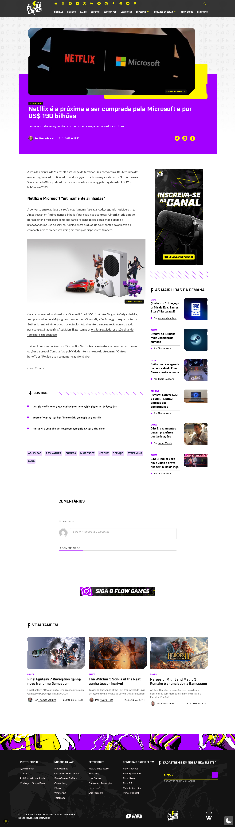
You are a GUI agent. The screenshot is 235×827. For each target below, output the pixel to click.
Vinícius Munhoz (167, 318)
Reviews (71, 12)
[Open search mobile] (205, 4)
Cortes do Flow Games (66, 773)
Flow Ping (202, 12)
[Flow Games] (34, 8)
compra (71, 453)
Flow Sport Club (132, 773)
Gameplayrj (60, 783)
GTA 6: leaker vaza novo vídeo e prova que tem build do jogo (165, 463)
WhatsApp (60, 792)
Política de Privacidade (32, 778)
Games (83, 12)
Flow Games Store (99, 768)
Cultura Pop (110, 12)
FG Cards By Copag (163, 12)
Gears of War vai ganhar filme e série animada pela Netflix (67, 417)
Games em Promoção (100, 783)
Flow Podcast (130, 768)
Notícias (58, 12)
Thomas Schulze (47, 699)
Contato (24, 773)
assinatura (53, 453)
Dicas (153, 300)
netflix (104, 453)
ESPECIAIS (141, 12)
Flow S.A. (128, 783)
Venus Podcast (131, 792)
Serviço (118, 453)
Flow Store (187, 12)
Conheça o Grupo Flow (32, 783)
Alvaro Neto (164, 348)
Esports (95, 12)
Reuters (39, 368)
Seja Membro (96, 792)
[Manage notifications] (5, 821)
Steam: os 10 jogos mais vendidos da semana (163, 338)
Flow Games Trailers (65, 778)
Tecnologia (35, 103)
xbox (31, 461)
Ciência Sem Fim (132, 787)
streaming (135, 453)
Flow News (129, 778)
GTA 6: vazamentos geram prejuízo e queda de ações (163, 432)
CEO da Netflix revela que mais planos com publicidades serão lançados (75, 406)
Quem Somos (27, 768)
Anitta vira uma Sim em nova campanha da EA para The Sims (69, 428)
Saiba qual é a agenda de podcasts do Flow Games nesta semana (165, 368)
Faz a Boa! (94, 787)
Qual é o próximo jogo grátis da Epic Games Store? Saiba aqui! (165, 307)
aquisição (35, 453)
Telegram (59, 797)
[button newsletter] (215, 775)
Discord (58, 787)
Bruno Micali (46, 138)
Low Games (126, 12)
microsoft (87, 453)
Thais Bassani (166, 379)
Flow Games (61, 768)
